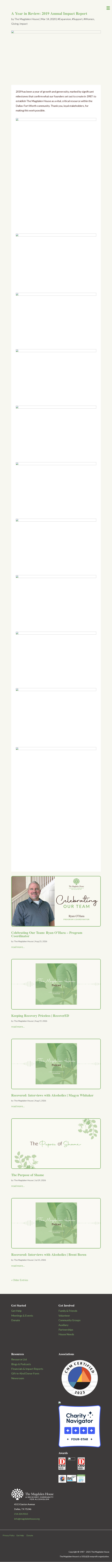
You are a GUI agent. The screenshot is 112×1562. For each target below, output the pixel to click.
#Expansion (64, 19)
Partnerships (65, 1329)
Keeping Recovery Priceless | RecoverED (40, 1015)
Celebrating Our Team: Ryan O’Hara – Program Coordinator (46, 934)
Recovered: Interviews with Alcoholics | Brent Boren (48, 1254)
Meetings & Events (22, 1315)
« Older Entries (19, 1280)
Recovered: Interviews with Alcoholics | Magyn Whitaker (52, 1095)
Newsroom (17, 1378)
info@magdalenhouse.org (27, 1518)
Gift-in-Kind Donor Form (25, 1373)
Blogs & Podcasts (21, 1364)
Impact (24, 23)
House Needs (66, 1334)
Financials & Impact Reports (27, 1368)
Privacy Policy (9, 1535)
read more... (18, 946)
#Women (89, 19)
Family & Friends (67, 1310)
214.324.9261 (21, 1513)
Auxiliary (63, 1325)
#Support (77, 19)
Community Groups (69, 1320)
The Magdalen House (26, 19)
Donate (15, 1320)
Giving (15, 23)
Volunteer (64, 1315)
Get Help (16, 1310)
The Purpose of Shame (27, 1174)
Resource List (19, 1359)
